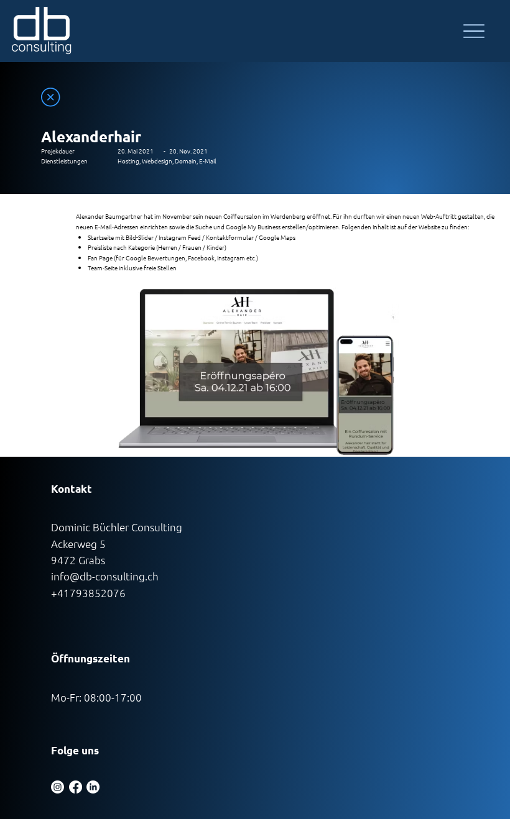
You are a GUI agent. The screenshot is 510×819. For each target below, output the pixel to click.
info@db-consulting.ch (105, 576)
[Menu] (473, 31)
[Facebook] (75, 787)
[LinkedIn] (93, 787)
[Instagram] (57, 787)
